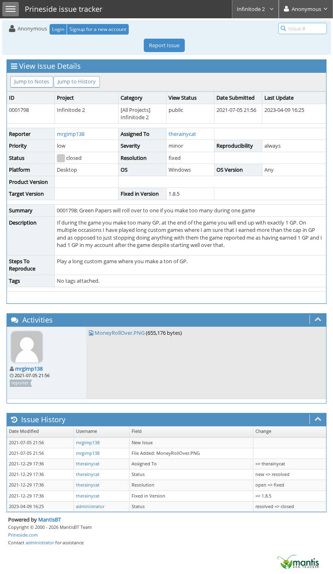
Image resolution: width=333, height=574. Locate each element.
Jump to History (77, 81)
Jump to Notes (31, 81)
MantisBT (49, 519)
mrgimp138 (70, 133)
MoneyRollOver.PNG (120, 332)
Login (58, 29)
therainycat (182, 133)
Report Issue (164, 45)
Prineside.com (23, 535)
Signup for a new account (97, 29)
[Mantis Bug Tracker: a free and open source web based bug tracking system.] (298, 561)
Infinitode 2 (251, 9)
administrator (90, 506)
